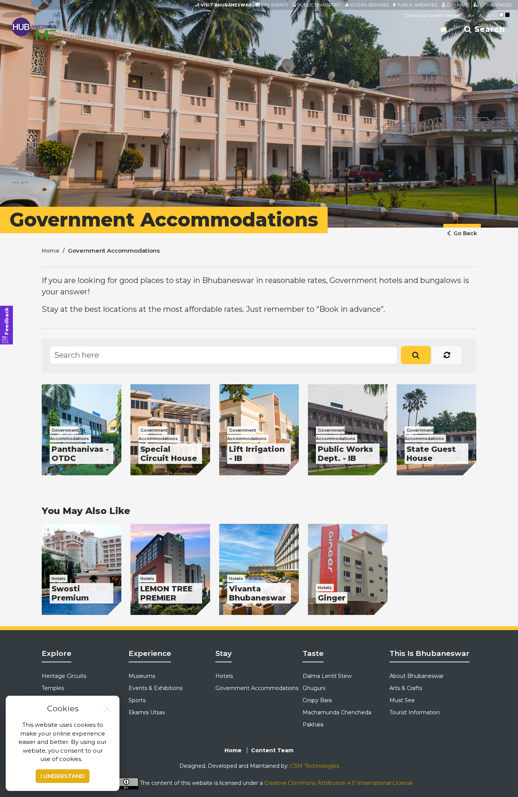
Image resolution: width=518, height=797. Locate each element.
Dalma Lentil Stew (327, 676)
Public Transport (318, 5)
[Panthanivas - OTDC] (81, 429)
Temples (53, 688)
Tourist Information (414, 712)
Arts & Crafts (405, 688)
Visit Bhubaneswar (225, 5)
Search (488, 29)
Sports (137, 700)
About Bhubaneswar (416, 676)
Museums (142, 676)
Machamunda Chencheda (337, 712)
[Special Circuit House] (170, 429)
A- (489, 15)
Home (51, 250)
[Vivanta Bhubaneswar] (259, 569)
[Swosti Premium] (81, 569)
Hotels (224, 676)
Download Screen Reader (432, 15)
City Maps (457, 5)
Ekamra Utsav (147, 712)
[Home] (443, 29)
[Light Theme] (501, 15)
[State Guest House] (436, 429)
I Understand (63, 776)
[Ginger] (348, 569)
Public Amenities (416, 5)
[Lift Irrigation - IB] (259, 429)
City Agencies (495, 5)
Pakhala (313, 724)
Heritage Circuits (64, 676)
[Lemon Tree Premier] (170, 569)
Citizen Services (369, 5)
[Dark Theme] (507, 15)
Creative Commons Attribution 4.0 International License (338, 783)
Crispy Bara (317, 700)
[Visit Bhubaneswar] (62, 28)
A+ (471, 15)
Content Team (272, 750)
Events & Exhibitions (155, 688)
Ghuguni (314, 688)
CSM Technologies (314, 765)
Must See (402, 700)
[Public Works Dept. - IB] (348, 429)
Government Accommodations (256, 688)
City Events (274, 5)
